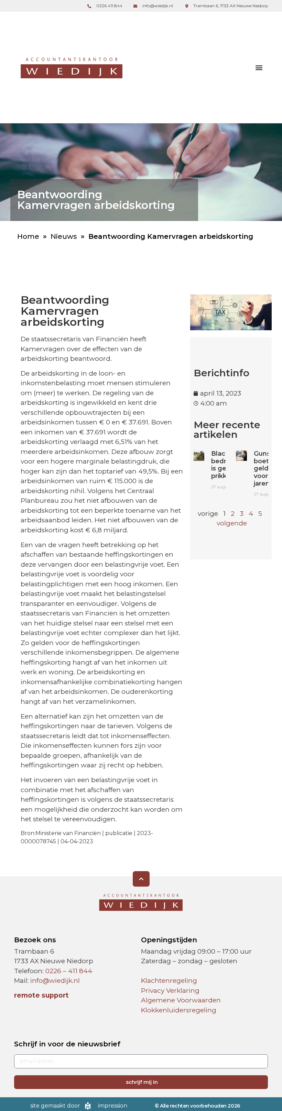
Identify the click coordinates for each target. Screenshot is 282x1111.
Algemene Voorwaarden (181, 1000)
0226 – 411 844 (68, 971)
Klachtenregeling (169, 981)
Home (28, 236)
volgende (232, 523)
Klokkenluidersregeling (178, 1010)
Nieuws (64, 236)
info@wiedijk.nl (55, 981)
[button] (258, 67)
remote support (41, 995)
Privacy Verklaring (170, 991)
